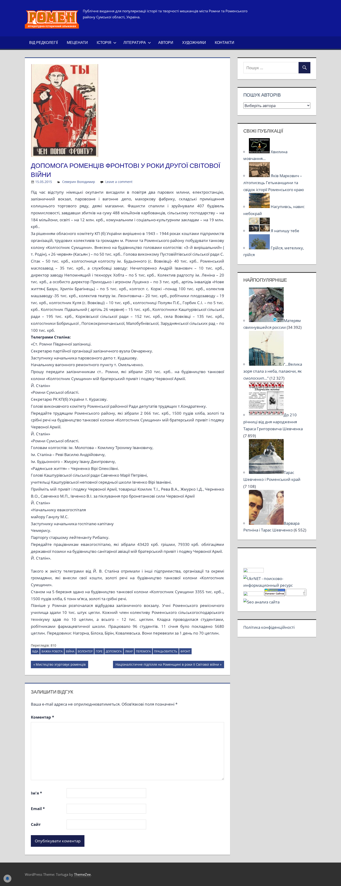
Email (38, 808)
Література (134, 42)
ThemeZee (82, 874)
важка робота (52, 651)
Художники (194, 42)
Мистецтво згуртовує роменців (60, 665)
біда (35, 651)
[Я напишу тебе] (260, 230)
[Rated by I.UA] (253, 571)
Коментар (42, 717)
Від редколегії (43, 42)
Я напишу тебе (285, 230)
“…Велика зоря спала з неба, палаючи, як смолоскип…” (272, 371)
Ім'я (36, 793)
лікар (129, 651)
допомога (114, 651)
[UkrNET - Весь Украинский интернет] (276, 585)
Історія (104, 42)
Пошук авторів (262, 94)
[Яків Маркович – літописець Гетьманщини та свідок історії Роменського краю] (260, 175)
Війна (70, 651)
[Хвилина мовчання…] (260, 151)
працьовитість (165, 651)
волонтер (85, 651)
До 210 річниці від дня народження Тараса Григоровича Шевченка (273, 421)
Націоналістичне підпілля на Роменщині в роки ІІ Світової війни (167, 665)
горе (99, 651)
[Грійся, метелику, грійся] (260, 248)
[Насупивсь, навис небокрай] (260, 206)
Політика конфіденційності (269, 627)
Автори (165, 42)
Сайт (36, 824)
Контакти (224, 42)
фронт (185, 651)
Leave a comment (118, 181)
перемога (143, 651)
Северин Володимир (78, 181)
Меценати (77, 42)
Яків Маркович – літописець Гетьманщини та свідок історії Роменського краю (273, 182)
